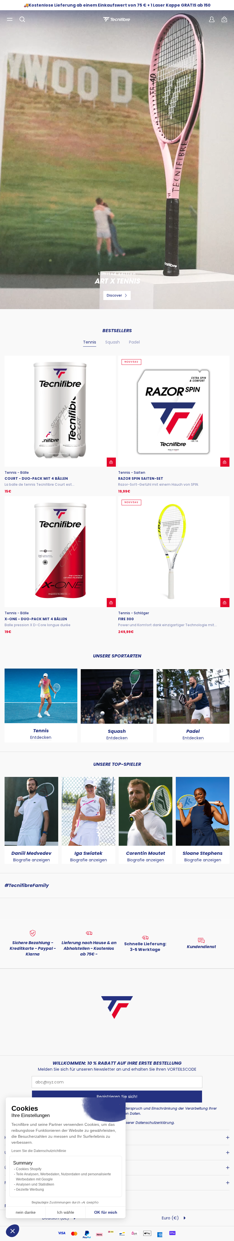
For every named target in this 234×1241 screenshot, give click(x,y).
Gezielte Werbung (30, 1190)
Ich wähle (65, 1212)
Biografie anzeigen (31, 860)
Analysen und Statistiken (35, 1184)
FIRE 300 (126, 619)
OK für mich (105, 1212)
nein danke (26, 1212)
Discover (114, 295)
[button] (12, 1231)
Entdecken (40, 737)
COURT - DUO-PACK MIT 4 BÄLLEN (36, 478)
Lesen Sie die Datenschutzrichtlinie (38, 1151)
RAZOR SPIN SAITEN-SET (140, 478)
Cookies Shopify (28, 1169)
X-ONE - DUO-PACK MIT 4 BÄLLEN (36, 619)
